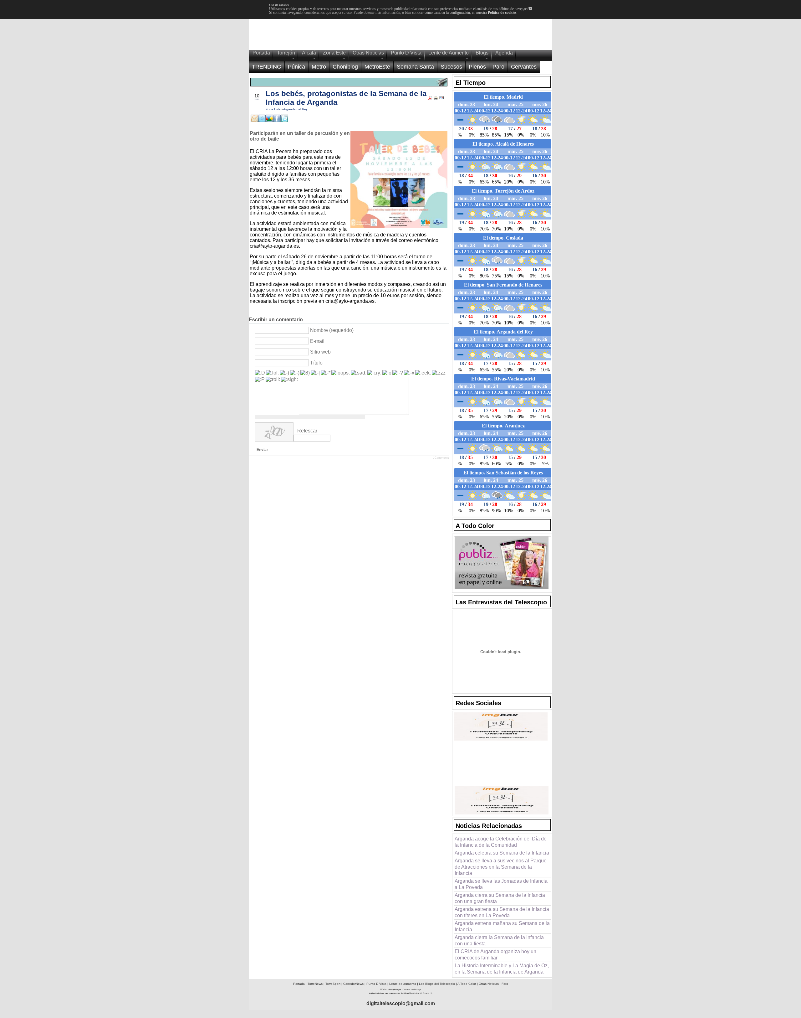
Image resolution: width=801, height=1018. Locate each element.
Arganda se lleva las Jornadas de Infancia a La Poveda (501, 884)
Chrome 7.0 (427, 993)
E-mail (317, 341)
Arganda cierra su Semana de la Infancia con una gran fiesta (500, 898)
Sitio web (320, 351)
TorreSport (332, 983)
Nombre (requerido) (332, 330)
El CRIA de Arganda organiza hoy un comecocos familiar (495, 954)
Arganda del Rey (295, 109)
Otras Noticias (489, 983)
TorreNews (315, 983)
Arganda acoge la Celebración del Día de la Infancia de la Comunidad (501, 842)
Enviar (262, 449)
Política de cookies (502, 12)
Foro (505, 983)
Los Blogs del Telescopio (437, 983)
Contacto (406, 989)
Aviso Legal (416, 989)
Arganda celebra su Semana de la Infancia (502, 852)
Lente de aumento (402, 983)
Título (316, 362)
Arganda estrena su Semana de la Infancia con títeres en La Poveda (502, 912)
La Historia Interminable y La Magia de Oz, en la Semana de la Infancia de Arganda (502, 968)
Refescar (307, 430)
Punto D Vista (376, 983)
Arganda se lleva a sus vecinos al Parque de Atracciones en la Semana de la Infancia (501, 867)
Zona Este (274, 109)
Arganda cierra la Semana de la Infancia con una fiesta (499, 940)
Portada (299, 983)
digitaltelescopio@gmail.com (400, 1003)
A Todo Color (466, 983)
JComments (441, 457)
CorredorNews (353, 983)
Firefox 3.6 (417, 993)
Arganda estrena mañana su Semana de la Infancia (502, 926)
